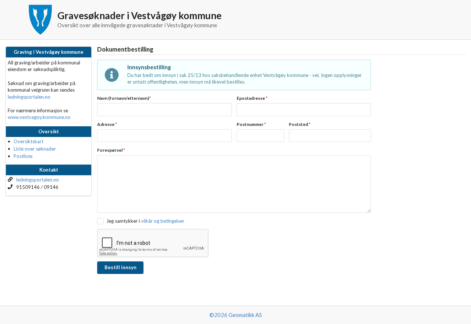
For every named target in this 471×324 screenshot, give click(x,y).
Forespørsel (111, 150)
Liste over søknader (35, 149)
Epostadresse (252, 98)
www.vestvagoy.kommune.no (39, 117)
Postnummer (251, 124)
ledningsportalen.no (29, 97)
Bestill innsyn (121, 267)
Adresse (107, 124)
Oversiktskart (28, 141)
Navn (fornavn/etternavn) (124, 98)
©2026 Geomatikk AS (235, 314)
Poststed (300, 124)
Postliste (23, 156)
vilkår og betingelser (162, 221)
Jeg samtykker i (122, 221)
